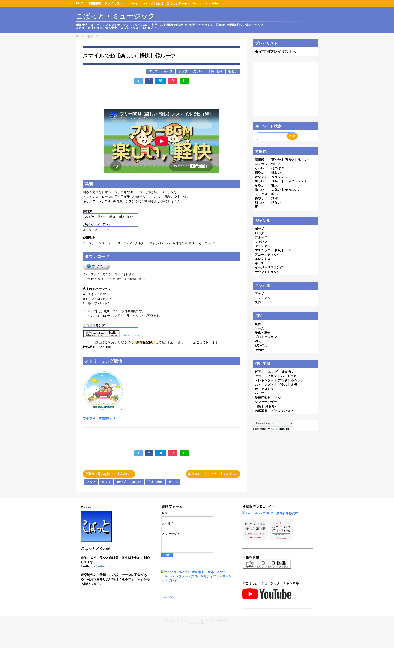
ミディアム (263, 298)
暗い (274, 194)
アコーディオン (266, 376)
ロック (259, 233)
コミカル (261, 163)
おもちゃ (271, 406)
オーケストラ (264, 389)
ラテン (289, 250)
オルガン (288, 371)
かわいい (261, 168)
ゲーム (259, 328)
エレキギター (264, 380)
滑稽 (274, 198)
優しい (276, 172)
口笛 (258, 406)
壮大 (274, 185)
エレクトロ (263, 259)
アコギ (282, 380)
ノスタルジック (296, 181)
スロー (259, 302)
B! (161, 81)
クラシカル (263, 246)
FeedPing (168, 597)
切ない (276, 202)
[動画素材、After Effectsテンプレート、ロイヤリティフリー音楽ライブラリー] (197, 580)
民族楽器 (261, 410)
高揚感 (259, 159)
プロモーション (266, 337)
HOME (81, 3)
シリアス (261, 194)
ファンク (261, 241)
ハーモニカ (289, 376)
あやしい (261, 198)
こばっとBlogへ (177, 3)
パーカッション (282, 410)
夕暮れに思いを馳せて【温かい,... (109, 474)
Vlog (258, 341)
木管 (294, 384)
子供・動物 (215, 71)
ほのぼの (277, 168)
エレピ (273, 371)
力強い (276, 189)
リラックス (279, 176)
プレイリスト (113, 3)
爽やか (276, 159)
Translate (284, 428)
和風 (278, 250)
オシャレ (261, 176)
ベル (278, 397)
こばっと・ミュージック (115, 16)
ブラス (282, 384)
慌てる (276, 163)
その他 (259, 349)
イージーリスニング (269, 267)
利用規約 (95, 3)
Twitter (197, 3)
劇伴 (258, 324)
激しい (259, 189)
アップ (153, 71)
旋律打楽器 (263, 397)
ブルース (261, 237)
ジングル (261, 345)
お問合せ (157, 3)
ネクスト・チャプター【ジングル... (213, 474)
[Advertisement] (161, 96)
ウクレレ (297, 380)
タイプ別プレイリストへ (275, 52)
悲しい (259, 202)
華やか (259, 185)
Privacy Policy (137, 3)
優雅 (274, 181)
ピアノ (259, 371)
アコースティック (267, 254)
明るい (232, 71)
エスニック (263, 250)
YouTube (212, 3)
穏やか (259, 172)
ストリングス (264, 384)
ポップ (183, 71)
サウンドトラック (267, 271)
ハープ (259, 393)
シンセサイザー (266, 401)
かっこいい (293, 189)
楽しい (197, 71)
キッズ (168, 71)
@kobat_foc (103, 566)
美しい (259, 181)
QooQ (204, 623)
